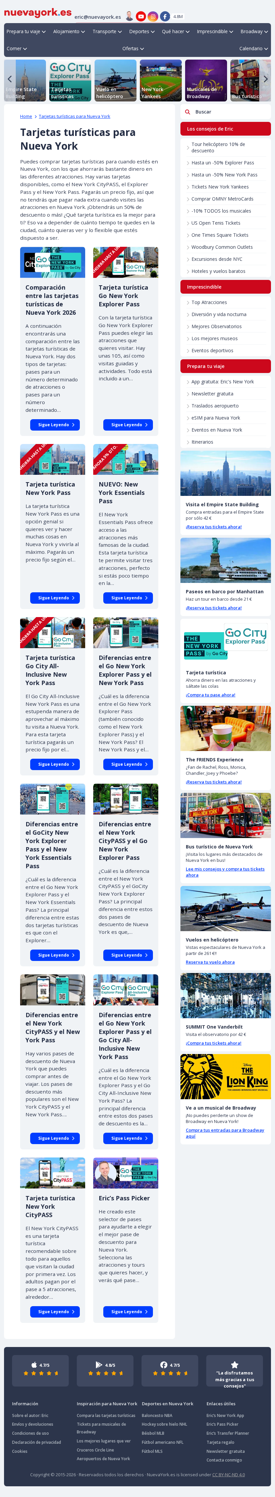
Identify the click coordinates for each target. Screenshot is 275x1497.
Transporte (104, 31)
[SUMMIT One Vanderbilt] (225, 995)
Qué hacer (173, 31)
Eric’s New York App (225, 1415)
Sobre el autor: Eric (30, 1415)
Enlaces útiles (221, 1404)
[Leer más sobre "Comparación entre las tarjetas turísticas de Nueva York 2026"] (52, 262)
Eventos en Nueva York (216, 430)
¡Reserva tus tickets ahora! (214, 527)
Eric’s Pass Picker (222, 1424)
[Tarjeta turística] (225, 641)
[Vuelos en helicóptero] (225, 908)
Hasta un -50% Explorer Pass (222, 162)
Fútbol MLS (152, 1451)
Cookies (20, 1451)
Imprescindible (212, 31)
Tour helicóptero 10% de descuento (218, 147)
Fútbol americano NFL (162, 1442)
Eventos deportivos (212, 350)
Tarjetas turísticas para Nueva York (74, 116)
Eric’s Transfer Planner (228, 1433)
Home (26, 116)
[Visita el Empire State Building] (225, 473)
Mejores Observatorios (216, 326)
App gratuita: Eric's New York (222, 381)
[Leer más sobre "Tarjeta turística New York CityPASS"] (52, 1173)
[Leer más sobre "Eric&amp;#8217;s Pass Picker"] (125, 1173)
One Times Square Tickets (220, 235)
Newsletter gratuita (212, 393)
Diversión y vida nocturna (218, 314)
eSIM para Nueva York (215, 418)
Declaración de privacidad (36, 1442)
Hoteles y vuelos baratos (218, 271)
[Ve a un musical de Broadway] (225, 1076)
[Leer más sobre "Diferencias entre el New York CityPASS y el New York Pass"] (52, 989)
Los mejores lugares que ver (104, 1441)
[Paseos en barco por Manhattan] (225, 560)
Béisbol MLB (153, 1433)
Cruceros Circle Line (95, 1450)
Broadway (252, 31)
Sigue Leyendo (53, 425)
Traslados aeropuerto (215, 405)
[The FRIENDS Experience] (225, 728)
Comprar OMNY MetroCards (222, 199)
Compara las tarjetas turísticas (106, 1415)
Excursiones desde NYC (216, 259)
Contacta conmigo (224, 1460)
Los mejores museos (214, 338)
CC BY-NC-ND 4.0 (228, 1475)
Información (25, 1404)
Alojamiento (66, 31)
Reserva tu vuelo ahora (210, 962)
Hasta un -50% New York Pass (224, 174)
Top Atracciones (209, 302)
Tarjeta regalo (220, 1442)
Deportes (139, 31)
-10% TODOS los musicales (221, 211)
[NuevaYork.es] (38, 12)
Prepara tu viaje (23, 31)
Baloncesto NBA (157, 1415)
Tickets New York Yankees (220, 186)
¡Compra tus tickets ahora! (213, 1043)
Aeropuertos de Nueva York (103, 1459)
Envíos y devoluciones (32, 1424)
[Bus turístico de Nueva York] (225, 815)
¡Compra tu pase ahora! (210, 695)
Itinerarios (202, 442)
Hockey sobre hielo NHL (164, 1424)
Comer (14, 48)
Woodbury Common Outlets (222, 247)
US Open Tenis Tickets (215, 223)
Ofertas (130, 48)
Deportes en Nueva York (167, 1404)
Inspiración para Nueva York (107, 1404)
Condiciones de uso (30, 1433)
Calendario (251, 48)
